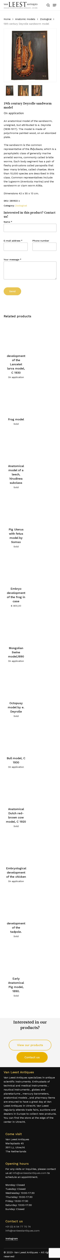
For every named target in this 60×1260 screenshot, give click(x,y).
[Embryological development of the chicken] (16, 848)
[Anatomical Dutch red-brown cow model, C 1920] (16, 789)
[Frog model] (16, 399)
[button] (54, 5)
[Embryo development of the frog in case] (16, 568)
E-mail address (13, 240)
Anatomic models (25, 19)
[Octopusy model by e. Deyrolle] (16, 683)
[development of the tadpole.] (16, 903)
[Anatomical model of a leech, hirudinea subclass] (16, 446)
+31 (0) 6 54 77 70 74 (18, 1226)
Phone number (40, 240)
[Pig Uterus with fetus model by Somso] (16, 509)
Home (7, 19)
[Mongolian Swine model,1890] (16, 628)
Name (8, 222)
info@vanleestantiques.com (29, 1173)
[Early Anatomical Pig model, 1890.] (16, 958)
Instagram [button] (11, 1238)
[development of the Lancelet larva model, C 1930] (16, 335)
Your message (12, 259)
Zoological (45, 19)
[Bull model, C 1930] (16, 738)
